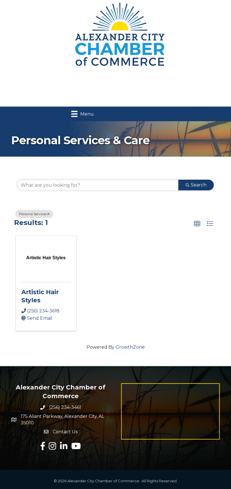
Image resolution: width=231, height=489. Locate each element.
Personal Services (32, 214)
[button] (197, 223)
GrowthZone (130, 347)
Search (198, 185)
